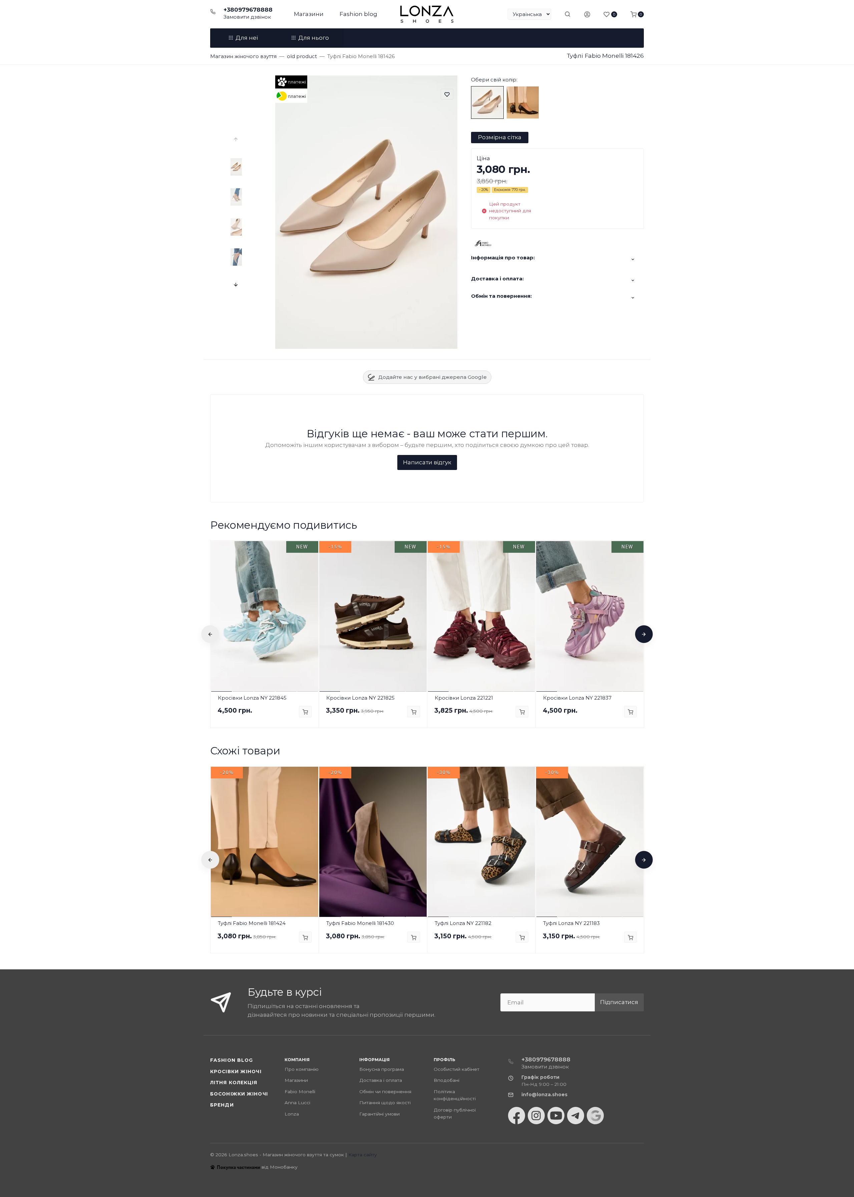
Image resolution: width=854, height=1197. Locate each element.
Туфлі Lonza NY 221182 (463, 923)
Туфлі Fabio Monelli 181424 (252, 923)
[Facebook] (516, 1115)
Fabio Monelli (300, 1091)
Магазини (309, 14)
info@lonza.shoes (544, 1094)
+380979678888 (248, 9)
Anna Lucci (297, 1102)
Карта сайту (362, 1154)
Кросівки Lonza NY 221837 (577, 698)
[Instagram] (536, 1115)
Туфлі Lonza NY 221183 (571, 923)
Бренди (222, 1105)
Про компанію (302, 1069)
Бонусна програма (381, 1069)
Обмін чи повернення (385, 1091)
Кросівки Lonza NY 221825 (360, 698)
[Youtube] (555, 1115)
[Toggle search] (567, 14)
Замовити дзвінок (247, 17)
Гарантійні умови (379, 1114)
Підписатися (619, 1002)
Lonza (292, 1114)
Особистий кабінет (456, 1069)
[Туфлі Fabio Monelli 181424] (523, 102)
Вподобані (446, 1080)
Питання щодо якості (385, 1102)
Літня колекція (234, 1082)
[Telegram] (575, 1115)
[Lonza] (426, 14)
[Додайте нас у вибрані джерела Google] (595, 1115)
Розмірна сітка (499, 137)
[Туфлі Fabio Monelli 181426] (487, 102)
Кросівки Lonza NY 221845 (252, 698)
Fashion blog (358, 14)
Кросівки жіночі (236, 1071)
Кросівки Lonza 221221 (464, 698)
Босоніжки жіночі (239, 1094)
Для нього (313, 37)
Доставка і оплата (380, 1080)
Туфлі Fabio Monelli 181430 (360, 923)
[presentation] (236, 140)
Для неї (247, 37)
